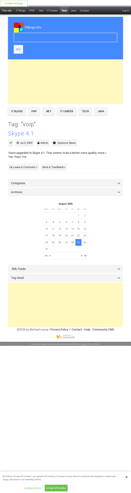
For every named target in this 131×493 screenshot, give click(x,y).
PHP (32, 10)
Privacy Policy (59, 329)
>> (85, 255)
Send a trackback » (54, 167)
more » (102, 152)
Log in (125, 10)
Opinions (62, 142)
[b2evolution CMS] (65, 336)
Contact (84, 10)
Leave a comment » (25, 167)
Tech (64, 10)
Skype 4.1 (21, 133)
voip (24, 156)
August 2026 (66, 204)
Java (73, 10)
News (72, 142)
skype (17, 156)
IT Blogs (20, 10)
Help (87, 329)
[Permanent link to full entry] (11, 142)
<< (46, 255)
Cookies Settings (14, 3)
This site (7, 10)
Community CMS (103, 329)
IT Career (52, 10)
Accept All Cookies (56, 488)
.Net (41, 10)
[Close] (126, 477)
